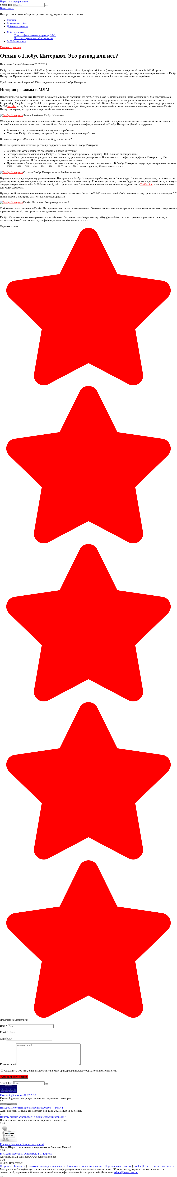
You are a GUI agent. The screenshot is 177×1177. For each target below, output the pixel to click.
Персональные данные (118, 1166)
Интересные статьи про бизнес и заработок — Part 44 (31, 1107)
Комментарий (8, 1064)
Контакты (20, 1166)
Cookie (137, 1166)
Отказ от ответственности (158, 1166)
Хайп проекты (15, 32)
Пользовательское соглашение (85, 1166)
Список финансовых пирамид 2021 (35, 35)
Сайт (3, 1038)
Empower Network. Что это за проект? (22, 1144)
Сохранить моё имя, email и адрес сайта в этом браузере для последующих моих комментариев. (60, 1070)
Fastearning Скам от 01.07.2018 (18, 1095)
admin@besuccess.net (126, 1172)
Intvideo (11, 106)
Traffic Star (146, 184)
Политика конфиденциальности (46, 1166)
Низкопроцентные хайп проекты (33, 38)
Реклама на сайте (17, 23)
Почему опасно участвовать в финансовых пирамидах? (33, 1116)
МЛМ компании (16, 41)
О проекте (6, 1166)
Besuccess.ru (7, 8)
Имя (3, 1025)
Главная (11, 20)
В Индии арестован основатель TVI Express (26, 1153)
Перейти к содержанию (14, 1)
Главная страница (10, 47)
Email (4, 1032)
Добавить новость (17, 26)
